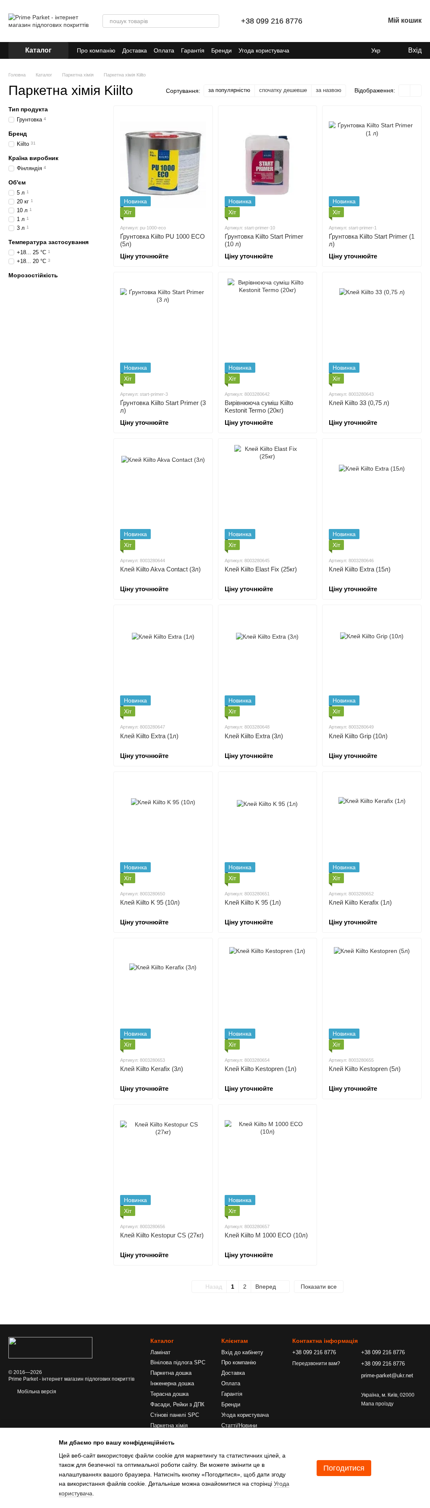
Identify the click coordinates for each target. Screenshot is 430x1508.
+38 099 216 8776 (271, 21)
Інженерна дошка (172, 1383)
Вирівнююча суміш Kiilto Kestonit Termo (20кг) (259, 406)
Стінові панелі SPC (174, 1415)
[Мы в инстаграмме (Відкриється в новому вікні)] (337, 50)
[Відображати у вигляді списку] (415, 90)
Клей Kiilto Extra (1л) (149, 736)
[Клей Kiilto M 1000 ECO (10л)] (268, 1163)
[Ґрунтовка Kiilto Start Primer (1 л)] (372, 164)
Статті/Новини (239, 1425)
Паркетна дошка (170, 1373)
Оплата (164, 50)
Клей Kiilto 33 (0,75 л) (359, 402)
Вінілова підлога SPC (177, 1362)
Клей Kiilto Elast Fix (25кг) (261, 569)
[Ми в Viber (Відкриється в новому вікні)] (357, 50)
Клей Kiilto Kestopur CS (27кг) (162, 1235)
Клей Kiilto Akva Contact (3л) (160, 569)
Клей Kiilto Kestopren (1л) (260, 1068)
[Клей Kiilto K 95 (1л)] (268, 830)
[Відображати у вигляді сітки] (404, 90)
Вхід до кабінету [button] (242, 1352)
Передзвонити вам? (316, 1363)
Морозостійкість (33, 275)
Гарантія (193, 50)
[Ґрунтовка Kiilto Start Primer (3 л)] (163, 331)
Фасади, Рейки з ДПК (177, 1404)
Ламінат (160, 1352)
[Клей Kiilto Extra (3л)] (268, 663)
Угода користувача (264, 50)
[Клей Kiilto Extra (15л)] (372, 497)
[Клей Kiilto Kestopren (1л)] (268, 997)
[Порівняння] (334, 21)
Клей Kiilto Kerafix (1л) (360, 902)
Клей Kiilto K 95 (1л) (253, 902)
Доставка (134, 50)
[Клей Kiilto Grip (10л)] (372, 663)
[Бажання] (356, 21)
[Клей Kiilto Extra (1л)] (163, 663)
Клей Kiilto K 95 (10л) (150, 902)
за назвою (328, 90)
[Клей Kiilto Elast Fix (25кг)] (268, 497)
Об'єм (17, 182)
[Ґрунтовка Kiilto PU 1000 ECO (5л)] (163, 164)
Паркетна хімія (169, 1425)
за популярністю (229, 90)
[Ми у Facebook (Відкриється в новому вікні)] (327, 50)
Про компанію (96, 50)
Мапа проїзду (377, 1404)
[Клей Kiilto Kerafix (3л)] (163, 997)
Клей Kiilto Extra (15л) (360, 569)
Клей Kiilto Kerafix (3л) (151, 1068)
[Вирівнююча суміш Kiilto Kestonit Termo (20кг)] (268, 331)
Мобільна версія (36, 1392)
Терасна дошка (169, 1394)
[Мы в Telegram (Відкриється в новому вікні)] (347, 50)
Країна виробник (33, 158)
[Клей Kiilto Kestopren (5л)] (372, 997)
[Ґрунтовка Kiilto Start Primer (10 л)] (268, 164)
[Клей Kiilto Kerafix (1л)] (372, 830)
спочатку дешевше (283, 90)
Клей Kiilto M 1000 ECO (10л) (266, 1235)
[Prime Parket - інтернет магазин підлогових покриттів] (50, 1347)
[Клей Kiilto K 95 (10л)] (163, 830)
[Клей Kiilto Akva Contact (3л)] (163, 497)
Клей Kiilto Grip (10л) (358, 736)
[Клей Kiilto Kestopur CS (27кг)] (163, 1163)
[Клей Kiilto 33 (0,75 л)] (372, 331)
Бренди (221, 50)
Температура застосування (48, 242)
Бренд (17, 133)
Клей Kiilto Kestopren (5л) (365, 1068)
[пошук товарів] (212, 21)
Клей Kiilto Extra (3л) (254, 736)
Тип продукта (28, 109)
